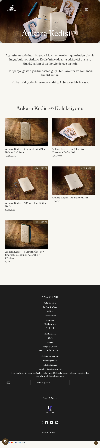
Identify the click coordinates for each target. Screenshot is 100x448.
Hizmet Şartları (50, 360)
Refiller (50, 311)
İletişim (50, 342)
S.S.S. (50, 338)
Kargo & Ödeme (50, 346)
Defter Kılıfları (50, 307)
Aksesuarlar (50, 315)
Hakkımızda (50, 324)
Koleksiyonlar (50, 303)
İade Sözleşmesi (50, 365)
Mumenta (50, 320)
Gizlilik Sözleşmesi (50, 356)
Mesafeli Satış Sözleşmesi (50, 369)
